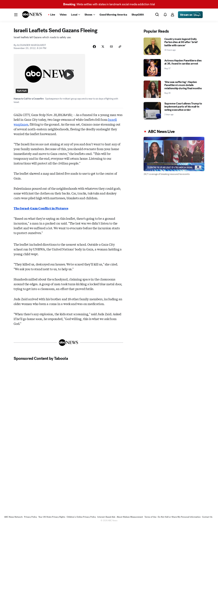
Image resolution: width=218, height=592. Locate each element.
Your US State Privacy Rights (51, 517)
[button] (15, 14)
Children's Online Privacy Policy (81, 517)
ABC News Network (13, 517)
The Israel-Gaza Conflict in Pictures (41, 208)
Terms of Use (150, 517)
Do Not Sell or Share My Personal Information (179, 517)
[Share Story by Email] (111, 46)
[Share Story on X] (103, 46)
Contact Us (207, 517)
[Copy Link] (120, 46)
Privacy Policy (30, 517)
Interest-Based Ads (106, 517)
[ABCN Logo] (32, 14)
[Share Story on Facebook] (94, 46)
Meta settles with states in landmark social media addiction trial (109, 4)
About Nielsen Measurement (130, 517)
